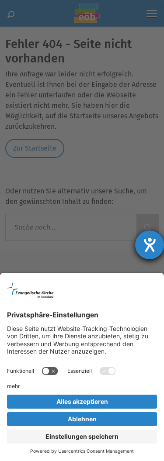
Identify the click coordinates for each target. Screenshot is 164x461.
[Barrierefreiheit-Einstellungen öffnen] (149, 244)
